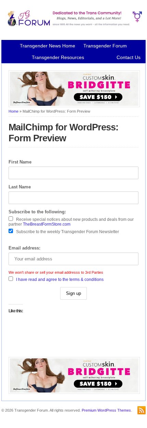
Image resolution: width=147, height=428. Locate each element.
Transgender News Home (47, 45)
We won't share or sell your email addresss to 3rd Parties (56, 272)
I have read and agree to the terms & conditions (60, 279)
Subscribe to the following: (37, 211)
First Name (20, 162)
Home (13, 111)
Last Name (20, 186)
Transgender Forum (105, 45)
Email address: (24, 248)
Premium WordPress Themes (106, 410)
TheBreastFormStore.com (46, 224)
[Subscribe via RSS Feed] (141, 410)
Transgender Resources (58, 57)
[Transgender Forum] (73, 25)
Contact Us (129, 57)
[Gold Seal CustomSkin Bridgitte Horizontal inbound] (74, 105)
